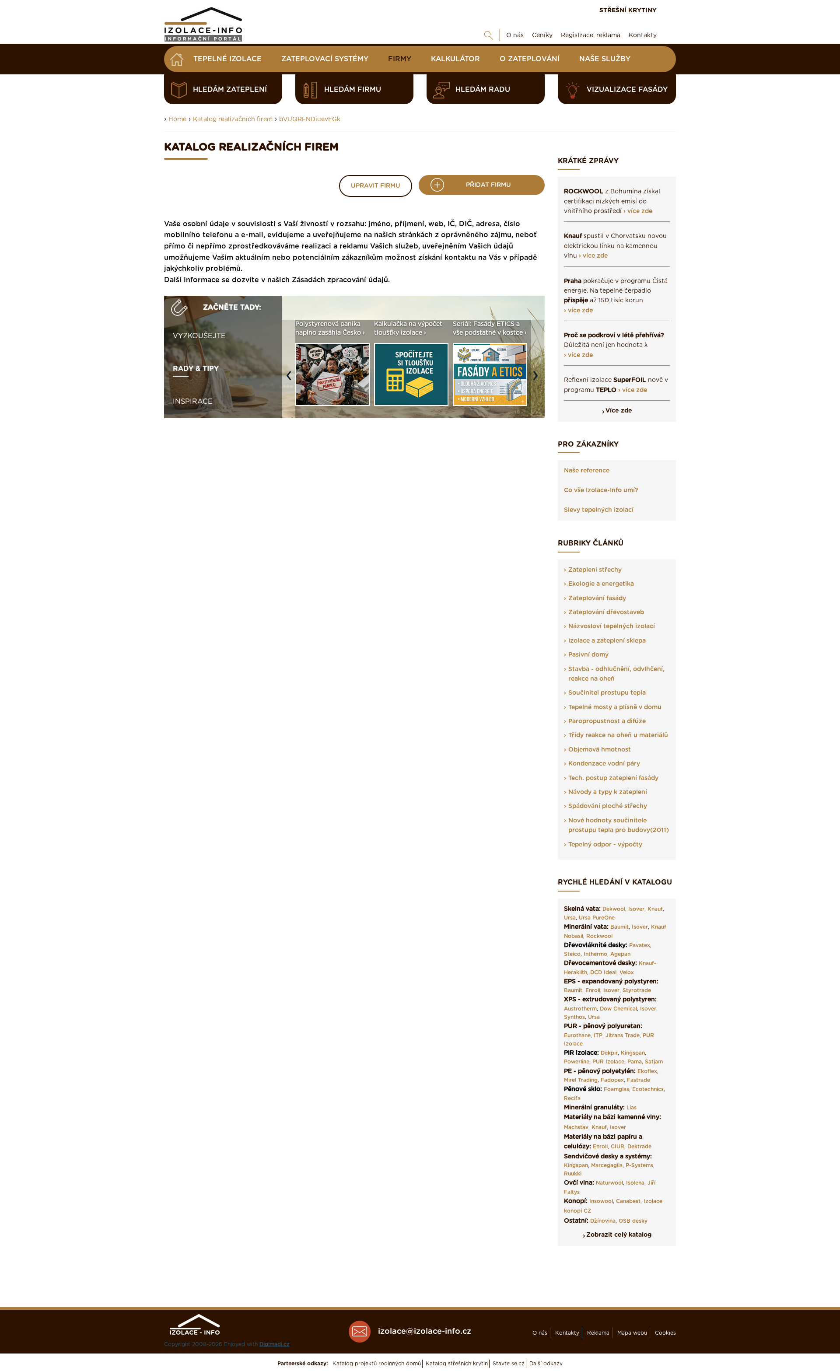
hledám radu (482, 89)
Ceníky (542, 35)
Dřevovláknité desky (595, 945)
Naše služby (604, 59)
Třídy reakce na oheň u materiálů (618, 735)
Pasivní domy (588, 655)
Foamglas (616, 1089)
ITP (598, 1035)
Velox (627, 972)
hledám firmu (352, 89)
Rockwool (599, 936)
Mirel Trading (581, 1080)
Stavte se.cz (509, 1363)
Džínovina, (603, 1221)
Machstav (576, 1127)
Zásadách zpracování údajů (340, 279)
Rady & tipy (196, 368)
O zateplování (530, 59)
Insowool (601, 1201)
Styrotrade (637, 990)
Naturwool (609, 1183)
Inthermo (595, 954)
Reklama (598, 1333)
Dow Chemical (618, 1008)
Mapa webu (632, 1333)
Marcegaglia (607, 1165)
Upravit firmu (375, 186)
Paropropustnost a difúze (607, 721)
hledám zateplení (230, 89)
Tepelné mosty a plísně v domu (615, 707)
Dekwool (613, 909)
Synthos (574, 1017)
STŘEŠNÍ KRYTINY (628, 10)
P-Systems (639, 1165)
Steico (572, 954)
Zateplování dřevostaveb (606, 612)
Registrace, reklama (590, 35)
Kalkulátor (455, 59)
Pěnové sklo (582, 1089)
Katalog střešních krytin (457, 1363)
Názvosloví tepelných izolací (611, 626)
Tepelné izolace (227, 59)
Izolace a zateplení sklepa (607, 641)
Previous (291, 380)
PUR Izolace (608, 1061)
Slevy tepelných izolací (599, 510)
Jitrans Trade (623, 1035)
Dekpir (609, 1053)
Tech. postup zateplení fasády (613, 778)
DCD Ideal (603, 972)
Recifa (572, 1098)
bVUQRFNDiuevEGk (309, 119)
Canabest (628, 1201)
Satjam (654, 1061)
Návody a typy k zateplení (607, 792)
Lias (631, 1107)
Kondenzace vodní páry (604, 764)
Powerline (576, 1061)
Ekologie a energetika (601, 584)
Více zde (619, 411)
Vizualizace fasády (627, 89)
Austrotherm (580, 1008)
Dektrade (639, 1146)
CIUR (617, 1146)
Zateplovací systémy (324, 59)
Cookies (665, 1333)
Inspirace (193, 401)
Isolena (635, 1183)
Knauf (655, 909)
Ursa (570, 917)
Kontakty (643, 35)
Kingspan (633, 1053)
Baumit (619, 927)
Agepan (620, 954)
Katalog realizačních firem (233, 119)
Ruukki (572, 1173)
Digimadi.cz (274, 1344)
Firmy (399, 59)
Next (538, 380)
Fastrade (638, 1080)
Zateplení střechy (595, 570)
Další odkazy (546, 1363)
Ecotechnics (648, 1089)
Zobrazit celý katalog (618, 1235)
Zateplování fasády (597, 598)
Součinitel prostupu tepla (607, 693)
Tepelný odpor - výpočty (605, 845)
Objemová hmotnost (599, 750)
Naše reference (586, 471)
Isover (636, 909)
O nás (515, 35)
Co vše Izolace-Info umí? (601, 490)
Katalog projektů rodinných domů (376, 1363)
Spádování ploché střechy (607, 806)
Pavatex (639, 945)
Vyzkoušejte (199, 335)
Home (177, 119)
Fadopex (612, 1080)
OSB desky (633, 1221)
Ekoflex (647, 1071)
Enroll (592, 990)
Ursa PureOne (597, 917)
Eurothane (577, 1035)
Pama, (635, 1061)
